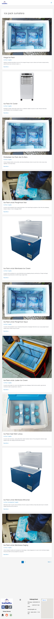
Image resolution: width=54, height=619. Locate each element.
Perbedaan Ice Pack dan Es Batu (15, 157)
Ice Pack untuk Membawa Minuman (17, 500)
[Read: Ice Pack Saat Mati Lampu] (27, 412)
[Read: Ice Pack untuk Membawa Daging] (27, 528)
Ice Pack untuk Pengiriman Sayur (16, 322)
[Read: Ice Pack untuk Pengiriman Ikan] (27, 185)
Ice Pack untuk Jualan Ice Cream (16, 380)
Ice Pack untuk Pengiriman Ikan (15, 202)
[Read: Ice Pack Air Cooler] (27, 86)
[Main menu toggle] (51, 2)
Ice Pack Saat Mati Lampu (13, 434)
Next (49, 562)
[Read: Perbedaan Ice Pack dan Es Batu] (27, 136)
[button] (20, 600)
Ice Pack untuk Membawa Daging (16, 545)
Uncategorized (11, 502)
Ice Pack (5, 59)
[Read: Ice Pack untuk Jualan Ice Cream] (27, 356)
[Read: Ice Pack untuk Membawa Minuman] (27, 472)
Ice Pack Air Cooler (11, 104)
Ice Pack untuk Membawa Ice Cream (17, 268)
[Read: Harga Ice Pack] (27, 36)
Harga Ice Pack (9, 57)
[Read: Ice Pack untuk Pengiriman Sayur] (27, 300)
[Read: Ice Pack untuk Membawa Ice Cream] (27, 241)
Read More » (6, 66)
